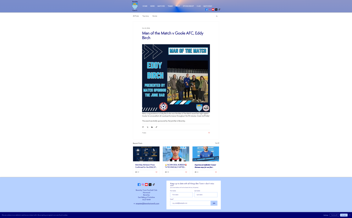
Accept (344, 215)
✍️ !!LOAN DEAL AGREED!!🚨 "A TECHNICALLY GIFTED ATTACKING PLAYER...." (176, 166)
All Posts (136, 16)
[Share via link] (156, 127)
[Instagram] (210, 9)
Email (171, 199)
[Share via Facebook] (143, 127)
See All (217, 143)
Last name (197, 190)
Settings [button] (325, 215)
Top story (145, 16)
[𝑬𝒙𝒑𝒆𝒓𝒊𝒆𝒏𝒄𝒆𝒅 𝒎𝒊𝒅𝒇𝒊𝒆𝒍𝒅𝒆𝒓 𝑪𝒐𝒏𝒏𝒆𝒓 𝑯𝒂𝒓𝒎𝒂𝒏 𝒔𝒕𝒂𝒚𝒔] (205, 153)
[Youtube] (213, 9)
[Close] (350, 215)
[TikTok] (219, 9)
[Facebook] (206, 9)
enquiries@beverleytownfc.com (147, 203)
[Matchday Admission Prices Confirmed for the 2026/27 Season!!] (146, 153)
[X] (216, 9)
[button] (161, 6)
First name (173, 190)
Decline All (334, 215)
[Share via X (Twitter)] (147, 127)
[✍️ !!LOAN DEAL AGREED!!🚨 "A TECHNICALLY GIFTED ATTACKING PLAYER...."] (176, 153)
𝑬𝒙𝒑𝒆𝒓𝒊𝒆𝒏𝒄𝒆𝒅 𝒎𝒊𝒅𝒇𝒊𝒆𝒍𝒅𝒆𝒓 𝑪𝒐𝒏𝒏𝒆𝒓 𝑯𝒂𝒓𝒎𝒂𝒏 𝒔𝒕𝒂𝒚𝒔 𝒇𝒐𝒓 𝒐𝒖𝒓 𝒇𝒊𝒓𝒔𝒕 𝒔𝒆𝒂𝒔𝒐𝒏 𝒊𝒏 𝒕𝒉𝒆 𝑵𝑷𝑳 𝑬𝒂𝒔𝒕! (205, 166)
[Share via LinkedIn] (152, 127)
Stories (154, 16)
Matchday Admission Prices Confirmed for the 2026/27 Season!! (145, 166)
